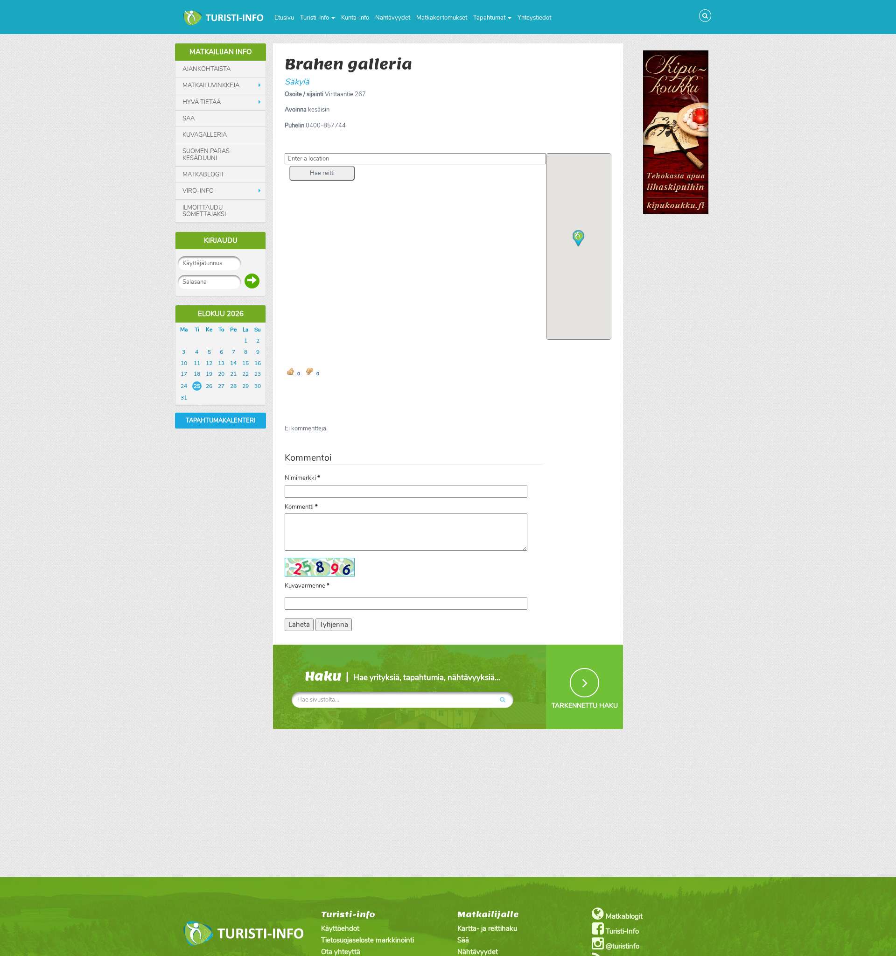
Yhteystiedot (534, 18)
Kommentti (301, 507)
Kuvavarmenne (307, 586)
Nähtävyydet (392, 18)
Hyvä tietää (201, 102)
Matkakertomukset (441, 18)
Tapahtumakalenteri (220, 420)
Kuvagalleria (204, 135)
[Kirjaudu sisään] (252, 281)
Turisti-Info (315, 18)
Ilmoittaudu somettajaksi (204, 211)
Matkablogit (203, 174)
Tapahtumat (490, 18)
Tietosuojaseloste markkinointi (367, 940)
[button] (322, 173)
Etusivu (284, 18)
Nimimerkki (302, 478)
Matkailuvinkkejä (210, 85)
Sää (188, 118)
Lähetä (299, 624)
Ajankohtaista (206, 69)
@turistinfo (621, 946)
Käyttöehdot (340, 928)
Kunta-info (355, 18)
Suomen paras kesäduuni (206, 155)
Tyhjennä (333, 624)
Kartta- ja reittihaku (487, 928)
